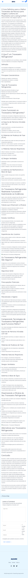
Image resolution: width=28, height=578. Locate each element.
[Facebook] (14, 566)
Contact (13, 562)
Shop (10, 562)
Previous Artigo (5, 496)
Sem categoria (13, 17)
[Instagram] (11, 566)
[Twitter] (16, 566)
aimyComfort (4, 34)
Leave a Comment (5, 17)
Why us (17, 562)
